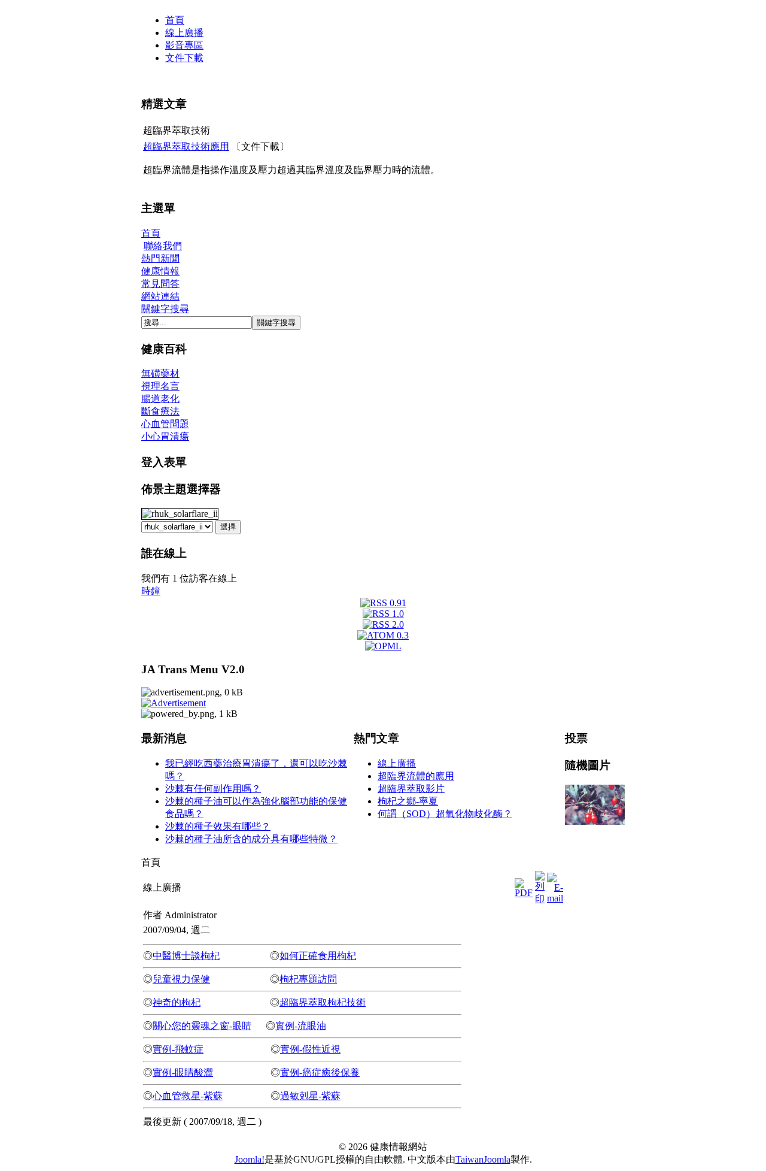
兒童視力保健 (181, 979)
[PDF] (524, 885)
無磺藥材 (160, 373)
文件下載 (184, 58)
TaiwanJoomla (482, 1159)
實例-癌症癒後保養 (320, 1072)
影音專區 (184, 45)
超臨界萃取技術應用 (186, 146)
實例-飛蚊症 (178, 1049)
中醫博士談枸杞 (186, 956)
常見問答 (160, 284)
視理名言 (160, 386)
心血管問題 (165, 424)
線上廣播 (184, 33)
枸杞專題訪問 (308, 979)
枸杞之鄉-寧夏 (408, 801)
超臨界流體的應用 (416, 776)
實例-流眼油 (300, 1026)
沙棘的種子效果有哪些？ (217, 826)
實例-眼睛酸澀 (183, 1072)
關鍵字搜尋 (165, 309)
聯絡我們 (163, 246)
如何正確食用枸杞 (317, 956)
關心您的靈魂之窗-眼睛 (202, 1026)
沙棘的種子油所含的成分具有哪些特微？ (251, 839)
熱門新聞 (160, 258)
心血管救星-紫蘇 (188, 1096)
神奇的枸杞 (176, 1002)
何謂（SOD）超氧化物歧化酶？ (445, 814)
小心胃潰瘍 (165, 436)
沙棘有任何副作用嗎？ (213, 788)
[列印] (540, 885)
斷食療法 (160, 411)
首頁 (174, 20)
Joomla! (250, 1159)
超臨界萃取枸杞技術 (322, 1002)
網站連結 (160, 296)
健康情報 (160, 271)
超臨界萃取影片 (411, 788)
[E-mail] (555, 885)
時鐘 (150, 591)
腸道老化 (160, 399)
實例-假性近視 (310, 1049)
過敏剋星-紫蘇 (310, 1096)
